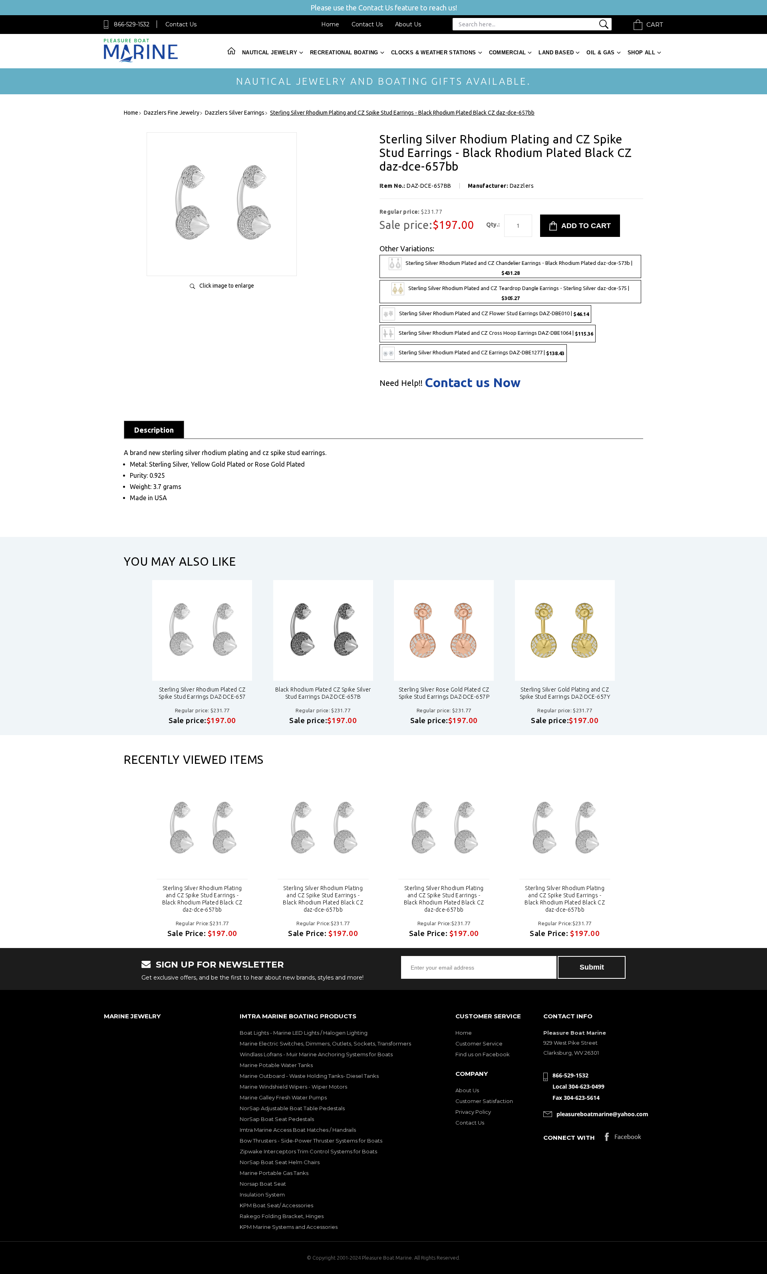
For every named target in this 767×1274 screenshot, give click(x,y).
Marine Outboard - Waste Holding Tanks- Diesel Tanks (309, 1076)
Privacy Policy (473, 1112)
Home (330, 24)
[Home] (141, 60)
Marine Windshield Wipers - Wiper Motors (293, 1086)
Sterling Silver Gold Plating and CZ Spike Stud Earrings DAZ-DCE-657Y (565, 693)
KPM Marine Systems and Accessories (289, 1227)
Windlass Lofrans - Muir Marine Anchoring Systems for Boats (316, 1054)
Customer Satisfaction (484, 1101)
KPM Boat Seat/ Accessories (276, 1205)
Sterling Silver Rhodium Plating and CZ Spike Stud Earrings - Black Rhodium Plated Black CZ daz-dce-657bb (202, 899)
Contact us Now (473, 382)
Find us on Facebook (482, 1054)
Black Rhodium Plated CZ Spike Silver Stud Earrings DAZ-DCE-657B (323, 693)
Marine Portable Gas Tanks (274, 1173)
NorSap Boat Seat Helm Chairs (280, 1162)
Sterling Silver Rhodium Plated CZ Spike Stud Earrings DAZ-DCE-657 (202, 693)
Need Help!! (401, 383)
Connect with (569, 1137)
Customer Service (479, 1043)
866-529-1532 (131, 24)
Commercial (507, 53)
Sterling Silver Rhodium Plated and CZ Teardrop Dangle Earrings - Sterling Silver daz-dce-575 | (518, 293)
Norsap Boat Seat (263, 1184)
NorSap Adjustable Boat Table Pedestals (292, 1108)
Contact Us (181, 24)
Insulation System (262, 1194)
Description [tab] (154, 430)
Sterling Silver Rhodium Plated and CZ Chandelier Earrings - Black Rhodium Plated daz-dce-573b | (518, 268)
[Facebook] (623, 1139)
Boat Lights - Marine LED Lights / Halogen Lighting (304, 1033)
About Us (408, 24)
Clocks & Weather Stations (433, 53)
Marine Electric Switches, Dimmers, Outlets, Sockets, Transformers (325, 1043)
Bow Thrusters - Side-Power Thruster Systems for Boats (311, 1140)
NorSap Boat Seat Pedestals (277, 1119)
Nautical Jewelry (269, 53)
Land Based (556, 53)
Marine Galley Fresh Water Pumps (283, 1097)
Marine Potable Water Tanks (276, 1065)
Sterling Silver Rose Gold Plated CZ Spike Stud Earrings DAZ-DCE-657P (444, 693)
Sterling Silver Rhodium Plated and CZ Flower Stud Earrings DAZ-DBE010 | (494, 314)
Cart (654, 24)
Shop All (641, 53)
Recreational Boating (344, 53)
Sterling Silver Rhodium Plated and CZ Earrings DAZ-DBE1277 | (481, 353)
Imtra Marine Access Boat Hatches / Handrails (298, 1130)
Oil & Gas (600, 53)
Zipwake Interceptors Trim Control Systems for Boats (308, 1151)
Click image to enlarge (226, 285)
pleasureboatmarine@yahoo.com (602, 1114)
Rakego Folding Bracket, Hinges (282, 1216)
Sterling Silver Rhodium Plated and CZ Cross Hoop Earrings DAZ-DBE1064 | (496, 333)
